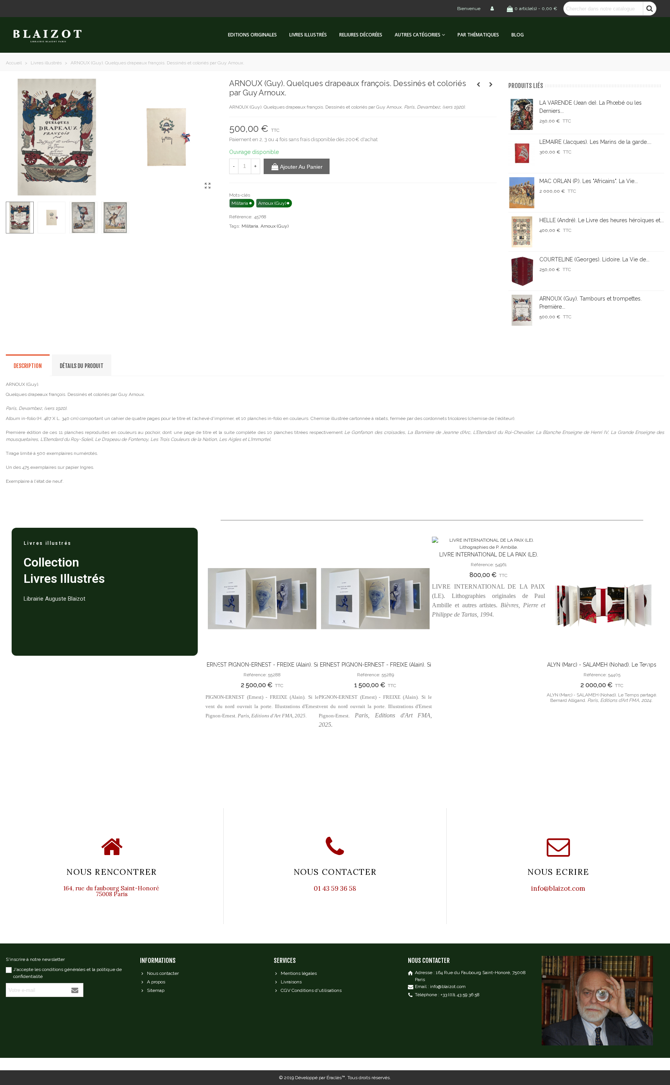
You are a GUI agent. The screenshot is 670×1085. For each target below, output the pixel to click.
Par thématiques (478, 34)
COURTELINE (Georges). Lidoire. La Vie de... (594, 259)
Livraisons (291, 982)
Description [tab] (28, 366)
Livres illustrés (308, 34)
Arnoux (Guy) (274, 226)
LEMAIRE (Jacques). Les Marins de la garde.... (595, 142)
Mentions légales (299, 973)
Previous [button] (217, 663)
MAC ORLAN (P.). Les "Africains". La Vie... (588, 181)
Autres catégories (417, 34)
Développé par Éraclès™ (320, 1077)
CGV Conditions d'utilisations (311, 990)
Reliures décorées (360, 34)
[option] (262, 631)
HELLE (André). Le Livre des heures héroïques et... (601, 220)
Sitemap (155, 990)
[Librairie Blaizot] (54, 35)
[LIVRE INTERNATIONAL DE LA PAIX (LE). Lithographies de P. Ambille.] (488, 544)
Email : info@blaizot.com (440, 986)
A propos (156, 982)
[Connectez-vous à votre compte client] (493, 8)
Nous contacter (163, 973)
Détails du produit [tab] (82, 366)
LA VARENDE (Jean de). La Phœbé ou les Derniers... (590, 107)
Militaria (250, 226)
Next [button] (647, 663)
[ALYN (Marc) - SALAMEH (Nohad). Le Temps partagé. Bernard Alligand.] (601, 599)
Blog (517, 34)
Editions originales (252, 34)
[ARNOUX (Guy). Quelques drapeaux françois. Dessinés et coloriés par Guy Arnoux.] (208, 186)
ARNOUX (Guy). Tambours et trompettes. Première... (590, 302)
